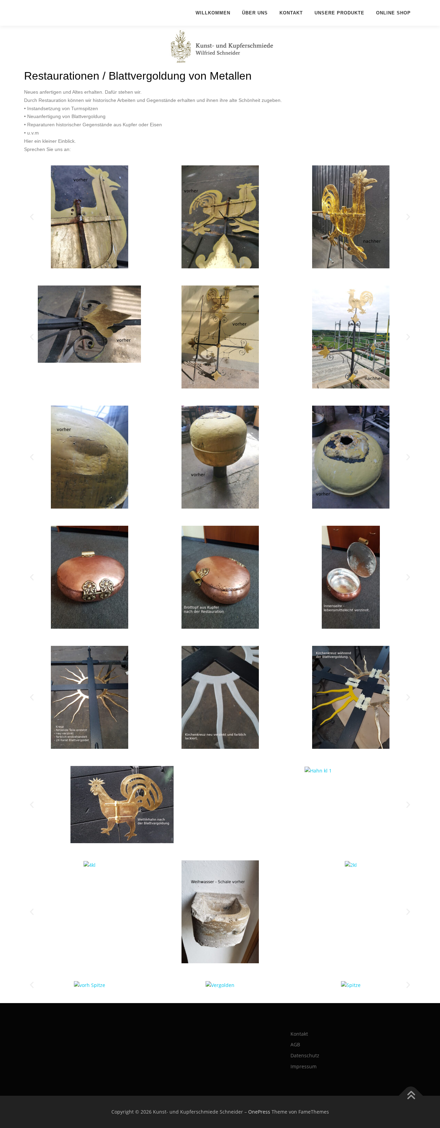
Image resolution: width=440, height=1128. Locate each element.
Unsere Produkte (339, 12)
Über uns (255, 12)
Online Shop (393, 12)
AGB (295, 1044)
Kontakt (291, 12)
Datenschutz (304, 1055)
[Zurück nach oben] (411, 1095)
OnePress (259, 1111)
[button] (32, 217)
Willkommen (213, 12)
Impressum (303, 1066)
